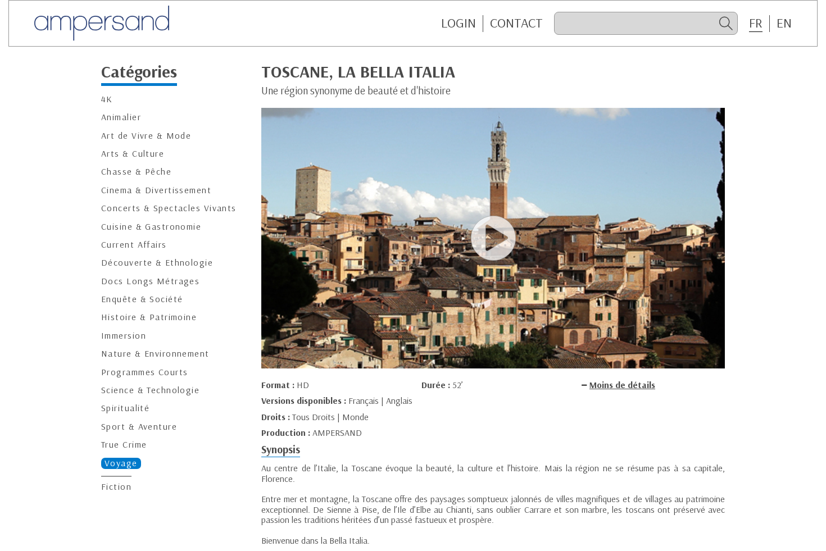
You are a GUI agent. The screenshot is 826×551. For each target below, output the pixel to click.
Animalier (121, 117)
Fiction (116, 486)
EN (784, 23)
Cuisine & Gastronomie (151, 226)
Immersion (123, 335)
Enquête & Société (142, 299)
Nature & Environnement (155, 353)
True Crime (124, 444)
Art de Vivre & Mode (146, 135)
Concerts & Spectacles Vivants (169, 208)
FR (756, 23)
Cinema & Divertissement (156, 189)
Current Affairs (134, 244)
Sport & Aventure (139, 426)
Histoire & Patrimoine (149, 317)
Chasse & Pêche (136, 171)
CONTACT (516, 23)
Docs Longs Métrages (150, 280)
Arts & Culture (132, 153)
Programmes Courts (144, 371)
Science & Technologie (150, 390)
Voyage (121, 462)
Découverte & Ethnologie (157, 262)
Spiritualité (125, 408)
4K (107, 99)
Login (458, 23)
